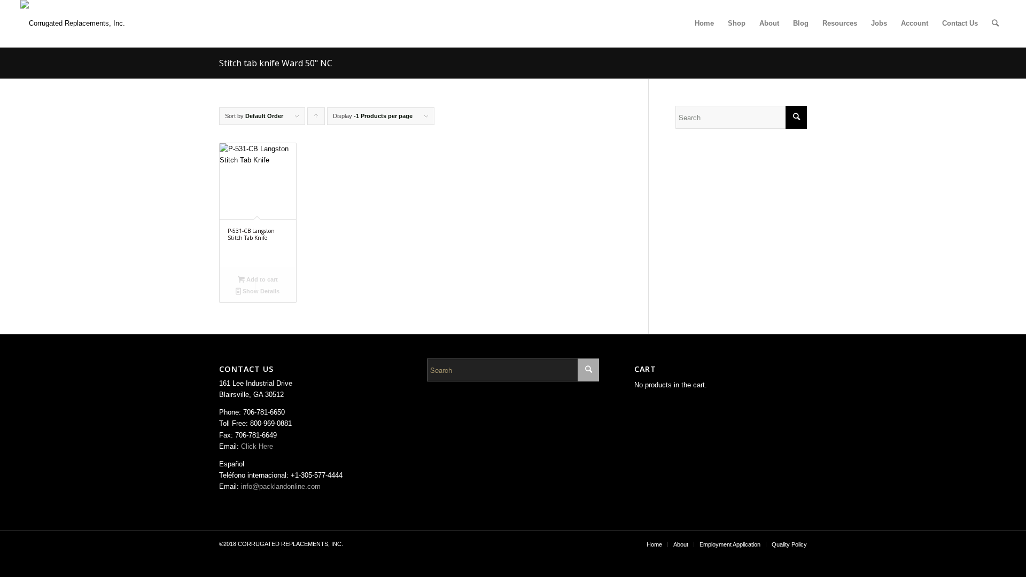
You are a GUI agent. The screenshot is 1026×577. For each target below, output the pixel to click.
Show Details (260, 291)
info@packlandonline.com (281, 486)
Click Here (257, 446)
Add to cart (261, 279)
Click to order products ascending (316, 119)
